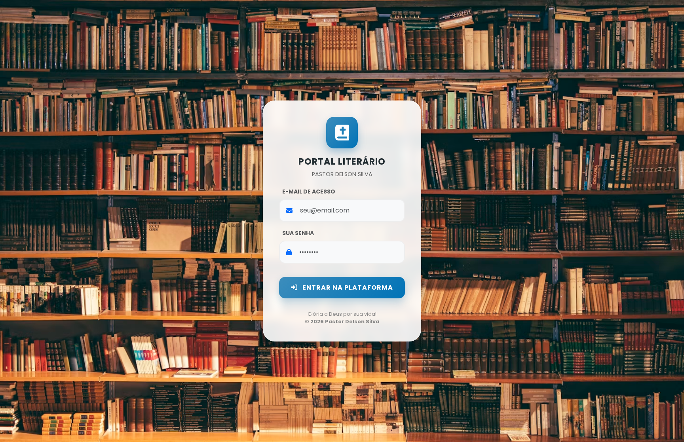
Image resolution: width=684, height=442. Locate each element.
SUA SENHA (298, 233)
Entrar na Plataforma (347, 287)
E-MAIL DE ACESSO (308, 191)
